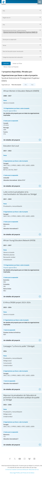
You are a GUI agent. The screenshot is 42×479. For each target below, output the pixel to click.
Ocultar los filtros (17, 63)
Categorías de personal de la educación (13, 57)
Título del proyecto (16, 85)
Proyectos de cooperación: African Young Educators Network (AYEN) (22, 268)
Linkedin (34, 459)
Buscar (6, 63)
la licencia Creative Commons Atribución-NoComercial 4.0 (22, 469)
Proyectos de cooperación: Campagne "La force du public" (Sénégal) (22, 367)
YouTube (19, 459)
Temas (4, 45)
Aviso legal (13, 473)
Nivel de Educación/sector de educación (13, 51)
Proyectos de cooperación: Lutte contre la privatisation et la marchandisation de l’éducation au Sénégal (22, 212)
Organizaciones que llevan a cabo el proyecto (14, 30)
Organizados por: (6, 84)
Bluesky (29, 459)
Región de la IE (6, 17)
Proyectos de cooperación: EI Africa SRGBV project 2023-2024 (22, 320)
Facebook (10, 459)
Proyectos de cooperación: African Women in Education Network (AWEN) (22, 114)
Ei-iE (3, 2)
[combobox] (20, 12)
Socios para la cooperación (9, 39)
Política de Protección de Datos (25, 473)
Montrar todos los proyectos (11, 67)
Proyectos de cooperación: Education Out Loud (22, 165)
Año (4, 24)
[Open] (40, 10)
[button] (20, 32)
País (4, 11)
